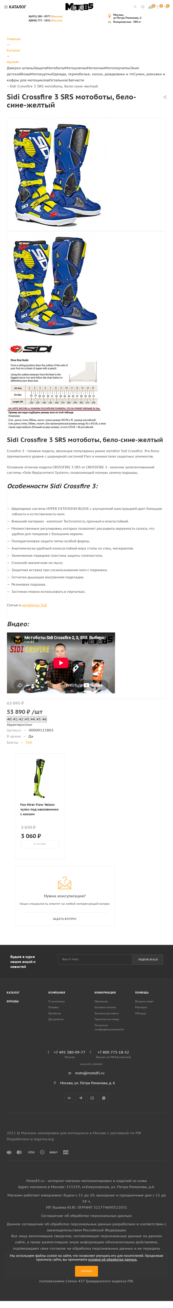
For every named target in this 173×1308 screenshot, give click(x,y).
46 (44, 719)
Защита (40, 68)
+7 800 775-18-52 (113, 1052)
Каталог (13, 992)
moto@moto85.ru (90, 1073)
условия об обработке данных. (112, 1260)
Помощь (142, 992)
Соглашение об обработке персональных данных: (86, 1215)
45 (38, 719)
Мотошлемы (76, 68)
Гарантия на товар (107, 1019)
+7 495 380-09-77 (69, 1052)
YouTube (92, 1098)
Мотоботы (56, 68)
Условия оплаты (105, 1007)
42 (21, 719)
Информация (105, 992)
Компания (56, 992)
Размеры (141, 1007)
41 (15, 719)
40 (9, 719)
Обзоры (140, 1013)
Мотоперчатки (117, 68)
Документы (56, 1019)
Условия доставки (107, 1013)
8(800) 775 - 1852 (45, 20)
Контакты (54, 1013)
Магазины (101, 1001)
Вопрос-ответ (144, 1001)
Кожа (25, 74)
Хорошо (86, 1271)
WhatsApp (104, 1098)
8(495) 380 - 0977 (46, 16)
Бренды (13, 1001)
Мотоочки (96, 68)
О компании (56, 1001)
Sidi (29, 742)
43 (27, 719)
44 (33, 719)
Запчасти (76, 80)
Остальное (58, 80)
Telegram (81, 1098)
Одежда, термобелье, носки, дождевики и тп (92, 74)
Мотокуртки (41, 74)
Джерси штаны (20, 68)
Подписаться (148, 959)
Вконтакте (69, 1098)
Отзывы (53, 1007)
